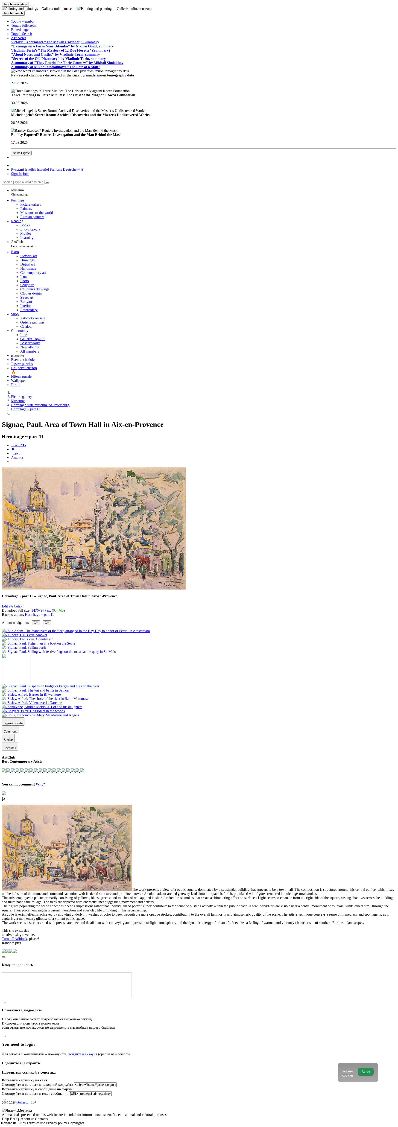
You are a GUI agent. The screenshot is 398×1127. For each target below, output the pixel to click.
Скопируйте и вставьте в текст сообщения (35, 1093)
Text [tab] (15, 453)
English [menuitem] (30, 169)
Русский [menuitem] (17, 169)
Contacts (41, 1119)
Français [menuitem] (56, 169)
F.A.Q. (15, 1119)
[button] (23, 21)
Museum (19, 192)
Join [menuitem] (26, 174)
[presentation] (203, 462)
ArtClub (23, 244)
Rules (21, 1123)
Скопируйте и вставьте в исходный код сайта (37, 1084)
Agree (366, 1071)
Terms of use (36, 1123)
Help (6, 1119)
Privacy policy (57, 1123)
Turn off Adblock (14, 939)
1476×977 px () (48, 610)
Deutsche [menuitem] (69, 169)
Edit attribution (12, 606)
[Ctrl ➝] (50, 686)
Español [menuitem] (43, 169)
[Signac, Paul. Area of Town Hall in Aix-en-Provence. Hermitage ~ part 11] (94, 588)
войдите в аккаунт (82, 1054)
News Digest (21, 153)
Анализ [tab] (17, 457)
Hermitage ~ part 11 (39, 614)
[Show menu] (31, 5)
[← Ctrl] (59, 652)
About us (28, 1119)
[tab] (18, 445)
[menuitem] (80, 169)
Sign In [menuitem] (16, 174)
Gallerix (22, 1102)
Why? (40, 784)
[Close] (47, 183)
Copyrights (76, 1123)
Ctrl (36, 623)
